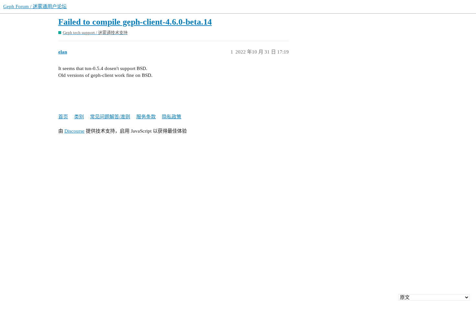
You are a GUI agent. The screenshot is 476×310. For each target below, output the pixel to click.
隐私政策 (171, 116)
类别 (79, 116)
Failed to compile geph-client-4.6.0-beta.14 (135, 22)
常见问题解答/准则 (110, 116)
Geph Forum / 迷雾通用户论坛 (35, 6)
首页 (63, 116)
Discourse (74, 131)
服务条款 (146, 116)
